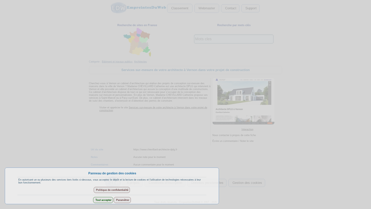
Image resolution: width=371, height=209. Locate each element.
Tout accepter (103, 200)
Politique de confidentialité (111, 189)
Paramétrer (122, 200)
